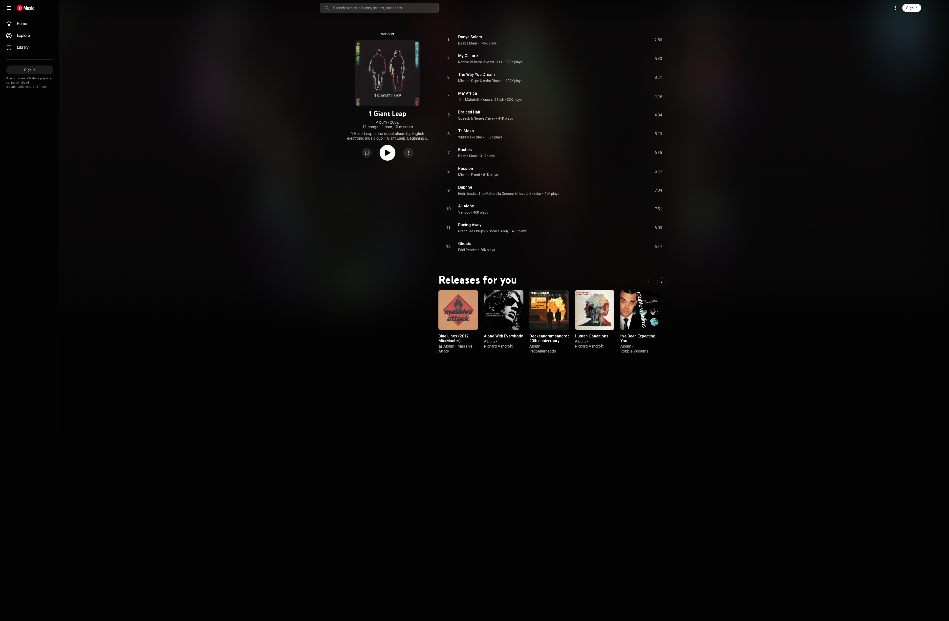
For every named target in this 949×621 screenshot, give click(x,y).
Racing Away (469, 224)
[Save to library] (367, 153)
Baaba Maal (467, 43)
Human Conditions (591, 336)
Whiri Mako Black (471, 137)
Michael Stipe (468, 81)
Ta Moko (466, 131)
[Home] (25, 8)
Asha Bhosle (492, 81)
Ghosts (464, 243)
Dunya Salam (470, 37)
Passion (465, 168)
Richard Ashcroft (498, 346)
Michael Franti (469, 175)
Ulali (500, 100)
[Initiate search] (327, 8)
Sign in (911, 8)
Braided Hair (469, 112)
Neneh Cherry (484, 118)
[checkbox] (659, 40)
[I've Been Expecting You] (640, 310)
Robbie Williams (470, 62)
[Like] (621, 40)
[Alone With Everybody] (503, 310)
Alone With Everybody (503, 336)
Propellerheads (542, 351)
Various (464, 212)
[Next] (661, 282)
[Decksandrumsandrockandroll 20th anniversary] (549, 310)
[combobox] (385, 8)
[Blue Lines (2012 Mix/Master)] (458, 310)
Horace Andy (499, 231)
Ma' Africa (467, 93)
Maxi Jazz (494, 62)
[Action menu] (408, 153)
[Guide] (9, 8)
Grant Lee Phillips (471, 231)
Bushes (465, 149)
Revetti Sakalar (529, 194)
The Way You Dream (476, 74)
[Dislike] (630, 40)
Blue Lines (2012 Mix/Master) (453, 338)
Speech (464, 118)
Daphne (465, 187)
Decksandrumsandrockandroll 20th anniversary (556, 338)
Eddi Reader (467, 194)
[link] (29, 24)
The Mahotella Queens (476, 100)
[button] (367, 153)
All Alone (466, 206)
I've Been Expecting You (637, 338)
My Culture (468, 55)
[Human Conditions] (594, 310)
